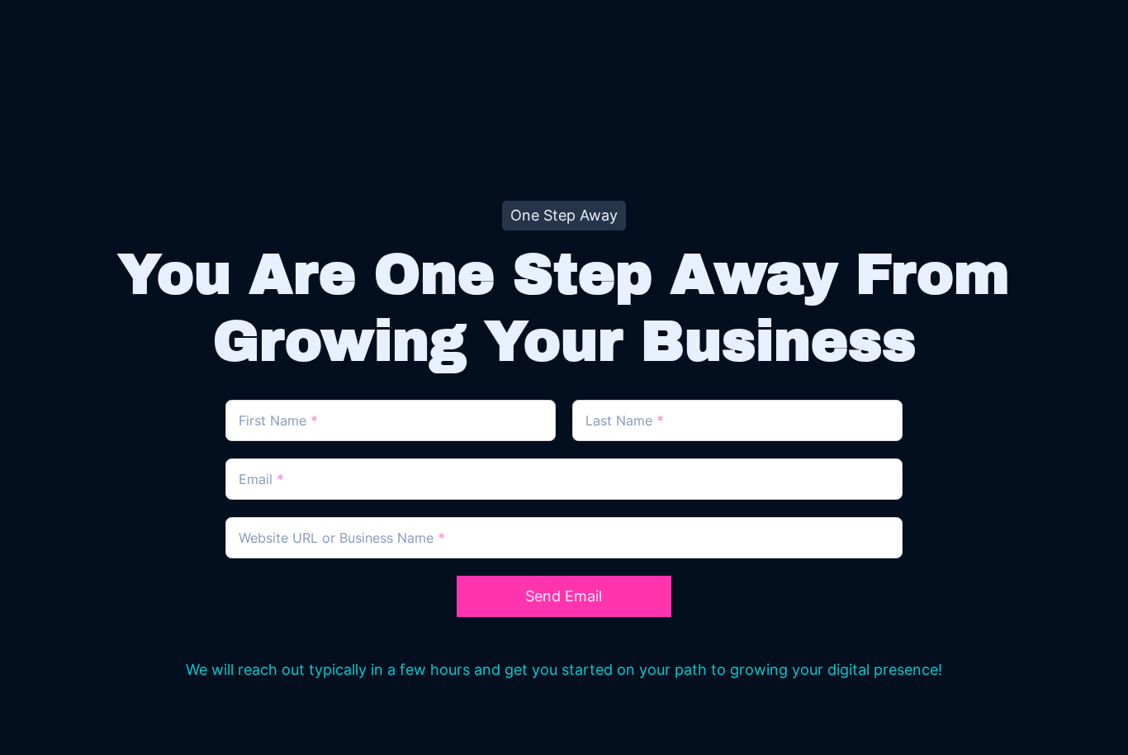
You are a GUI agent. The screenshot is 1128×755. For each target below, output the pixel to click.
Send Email (563, 596)
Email (261, 479)
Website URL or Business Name (342, 537)
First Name (278, 420)
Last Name (624, 420)
